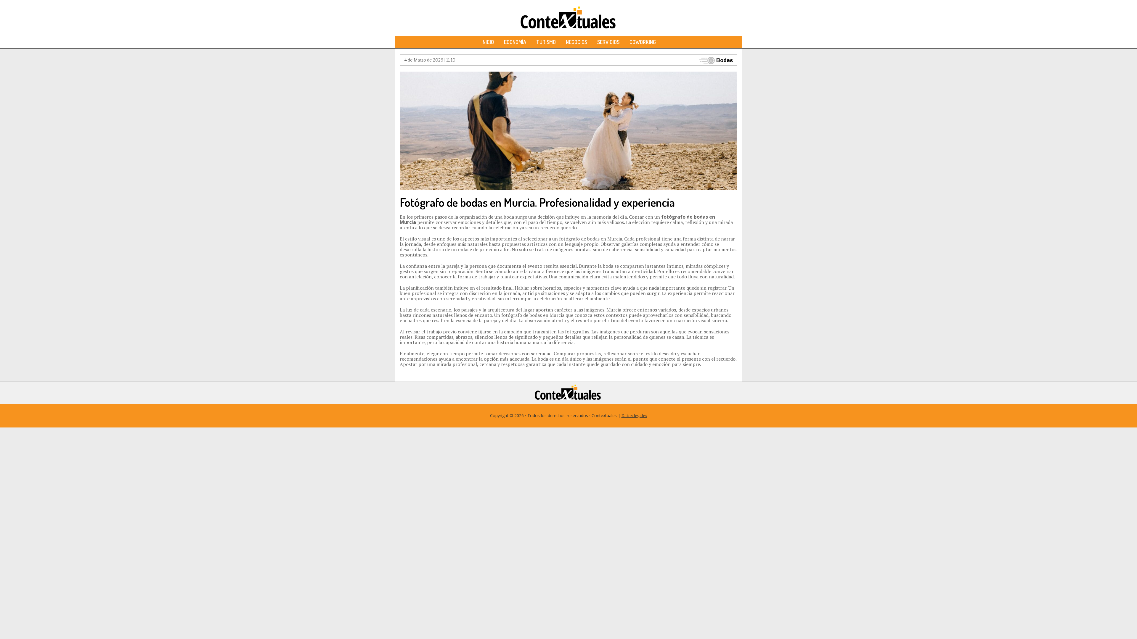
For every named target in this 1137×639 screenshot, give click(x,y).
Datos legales (634, 415)
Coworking (642, 42)
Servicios (608, 42)
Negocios (576, 42)
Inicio (487, 42)
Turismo (546, 42)
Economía (515, 42)
